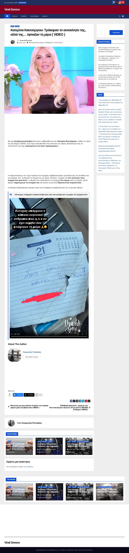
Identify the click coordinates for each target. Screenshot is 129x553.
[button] (119, 16)
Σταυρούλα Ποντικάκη (26, 40)
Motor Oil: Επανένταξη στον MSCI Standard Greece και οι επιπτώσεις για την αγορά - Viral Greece (110, 112)
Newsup (81, 550)
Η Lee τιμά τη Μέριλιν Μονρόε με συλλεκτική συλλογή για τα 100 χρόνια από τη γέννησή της (109, 77)
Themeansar (89, 550)
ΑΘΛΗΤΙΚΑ (44, 441)
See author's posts (32, 357)
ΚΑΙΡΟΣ (45, 16)
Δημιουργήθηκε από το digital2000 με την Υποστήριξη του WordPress (55, 550)
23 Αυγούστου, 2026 (15, 495)
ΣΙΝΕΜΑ (110, 487)
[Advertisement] (49, 128)
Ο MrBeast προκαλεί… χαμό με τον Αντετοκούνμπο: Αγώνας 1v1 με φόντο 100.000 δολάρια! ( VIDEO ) (68, 408)
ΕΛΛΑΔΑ (14, 16)
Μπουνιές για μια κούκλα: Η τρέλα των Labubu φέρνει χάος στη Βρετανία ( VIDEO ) (29, 407)
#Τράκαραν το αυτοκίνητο (54, 42)
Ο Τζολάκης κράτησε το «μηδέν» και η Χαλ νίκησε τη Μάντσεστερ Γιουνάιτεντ (109, 85)
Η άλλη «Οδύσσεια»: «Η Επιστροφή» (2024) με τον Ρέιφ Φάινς (109, 168)
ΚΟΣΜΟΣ (24, 16)
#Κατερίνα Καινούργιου (36, 42)
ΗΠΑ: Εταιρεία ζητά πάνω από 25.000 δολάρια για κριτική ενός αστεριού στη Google (109, 49)
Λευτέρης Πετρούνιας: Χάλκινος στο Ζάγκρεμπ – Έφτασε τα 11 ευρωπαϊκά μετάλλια (109, 58)
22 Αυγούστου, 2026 (105, 495)
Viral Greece (12, 9)
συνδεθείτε (29, 467)
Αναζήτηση (116, 32)
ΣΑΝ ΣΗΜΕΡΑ (34, 16)
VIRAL (12, 26)
